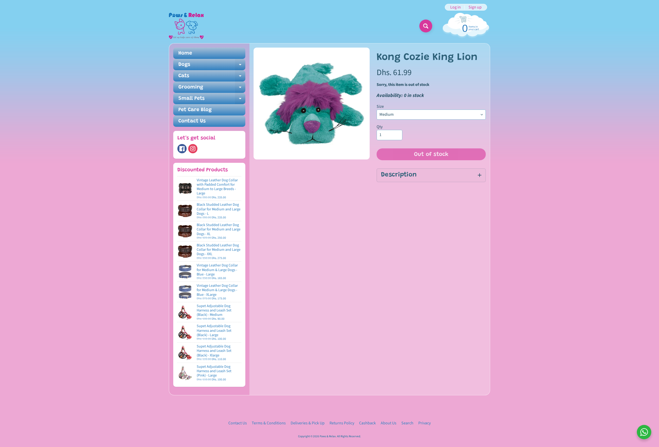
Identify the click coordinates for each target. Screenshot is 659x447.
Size (380, 106)
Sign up (475, 7)
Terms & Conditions (269, 423)
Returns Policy (342, 423)
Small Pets (211, 100)
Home (185, 53)
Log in (455, 7)
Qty (380, 127)
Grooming (211, 89)
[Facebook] (182, 148)
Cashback (367, 423)
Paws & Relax (328, 436)
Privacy (424, 423)
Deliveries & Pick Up (308, 423)
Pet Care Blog (195, 109)
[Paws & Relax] (186, 26)
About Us (388, 423)
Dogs (211, 66)
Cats (211, 77)
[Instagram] (192, 148)
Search (407, 423)
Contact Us (192, 121)
